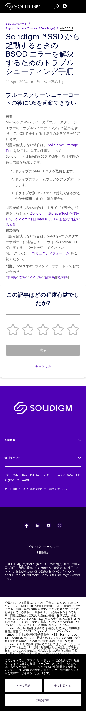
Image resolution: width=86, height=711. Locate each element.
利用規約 (43, 552)
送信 (43, 350)
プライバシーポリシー (43, 547)
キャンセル (43, 366)
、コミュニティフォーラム (48, 253)
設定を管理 (43, 700)
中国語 (12, 277)
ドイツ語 (35, 277)
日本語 (50, 277)
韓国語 (62, 277)
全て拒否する (62, 685)
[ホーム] (22, 6)
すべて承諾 (23, 685)
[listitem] (26, 525)
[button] (13, 329)
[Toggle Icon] (75, 6)
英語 (22, 277)
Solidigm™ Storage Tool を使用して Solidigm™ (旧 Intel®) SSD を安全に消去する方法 (43, 219)
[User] (65, 7)
